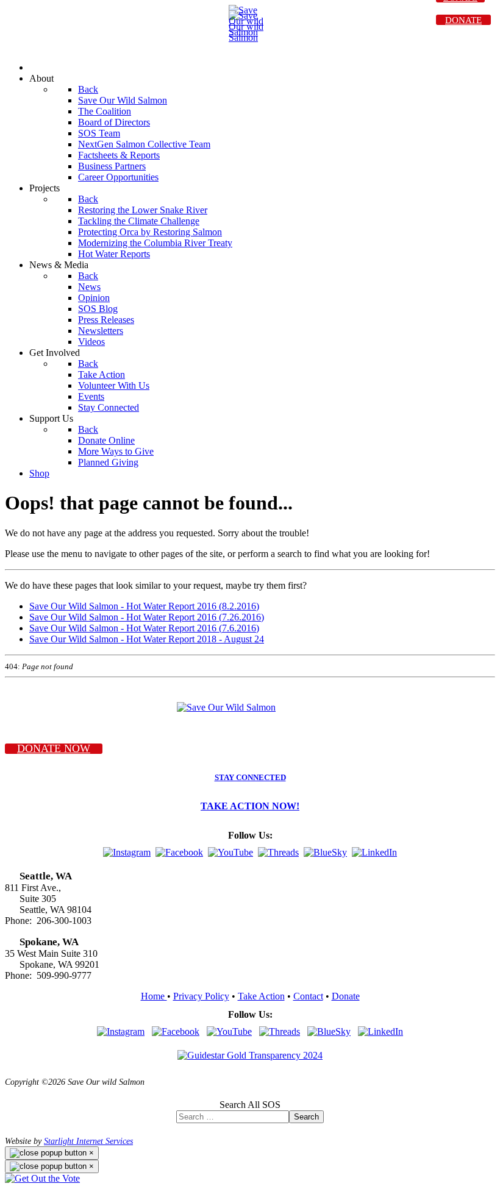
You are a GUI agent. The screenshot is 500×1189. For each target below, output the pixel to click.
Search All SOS (250, 1104)
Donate (346, 996)
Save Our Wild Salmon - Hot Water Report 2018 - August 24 (146, 639)
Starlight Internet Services (88, 1141)
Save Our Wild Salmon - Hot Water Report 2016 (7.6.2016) (144, 628)
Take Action (261, 996)
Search (306, 1116)
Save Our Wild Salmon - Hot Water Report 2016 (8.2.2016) (144, 606)
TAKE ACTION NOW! (250, 806)
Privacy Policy (201, 996)
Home (154, 996)
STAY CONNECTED (250, 777)
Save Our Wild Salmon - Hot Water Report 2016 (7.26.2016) (146, 617)
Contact (308, 996)
